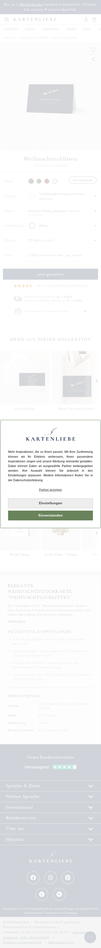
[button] (50, 490)
